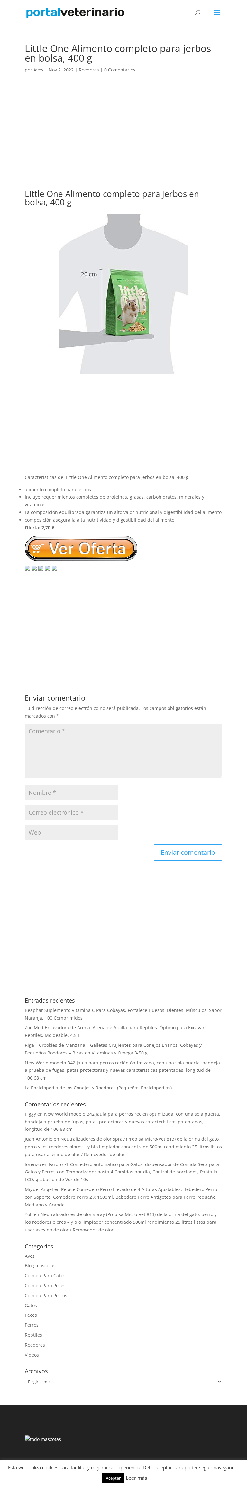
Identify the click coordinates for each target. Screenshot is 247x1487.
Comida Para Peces (45, 1285)
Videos (32, 1355)
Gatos (31, 1305)
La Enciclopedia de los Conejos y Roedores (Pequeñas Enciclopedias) (98, 1088)
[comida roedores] (123, 370)
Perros (32, 1325)
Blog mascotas (40, 1266)
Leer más (136, 1477)
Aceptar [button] (113, 1478)
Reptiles (33, 1335)
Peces (31, 1315)
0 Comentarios (119, 70)
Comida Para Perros (46, 1295)
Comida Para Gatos (45, 1276)
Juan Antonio (38, 1139)
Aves (38, 70)
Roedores (89, 70)
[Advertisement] (123, 137)
